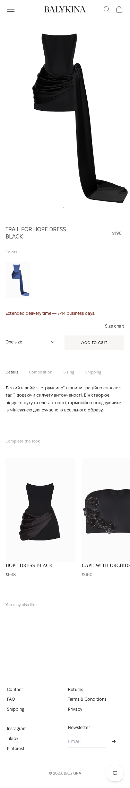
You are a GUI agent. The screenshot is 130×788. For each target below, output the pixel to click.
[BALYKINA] (65, 9)
